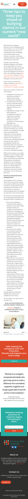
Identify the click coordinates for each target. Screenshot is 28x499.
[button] (14, 4)
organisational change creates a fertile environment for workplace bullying (14, 85)
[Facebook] (12, 447)
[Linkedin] (15, 447)
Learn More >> (21, 463)
